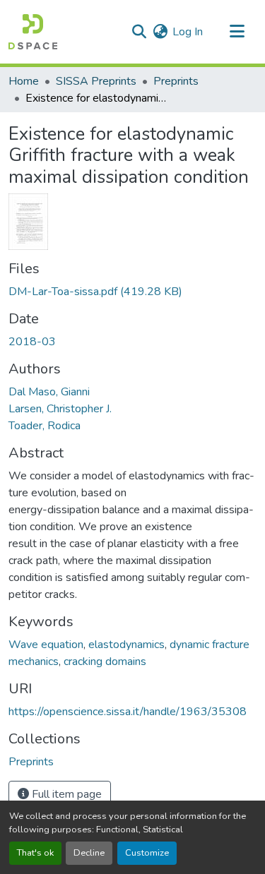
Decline (89, 852)
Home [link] (23, 81)
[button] (32, 31)
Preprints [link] (176, 81)
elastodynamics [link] (126, 644)
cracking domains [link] (105, 661)
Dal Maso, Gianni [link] (49, 392)
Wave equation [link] (45, 644)
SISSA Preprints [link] (96, 81)
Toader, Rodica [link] (44, 425)
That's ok (35, 852)
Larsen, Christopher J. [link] (60, 409)
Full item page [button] (65, 794)
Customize (147, 852)
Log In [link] (187, 32)
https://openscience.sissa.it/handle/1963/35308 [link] (127, 711)
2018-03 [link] (32, 341)
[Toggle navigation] (237, 31)
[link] (132, 291)
